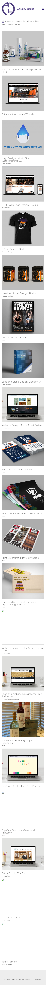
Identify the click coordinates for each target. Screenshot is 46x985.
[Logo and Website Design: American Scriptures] (23, 673)
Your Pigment (9, 961)
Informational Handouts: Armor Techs (22, 513)
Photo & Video (33, 21)
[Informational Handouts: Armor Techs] (23, 492)
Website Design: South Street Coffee (22, 425)
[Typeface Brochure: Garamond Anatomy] (23, 809)
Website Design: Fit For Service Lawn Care (22, 649)
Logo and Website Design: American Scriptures (22, 695)
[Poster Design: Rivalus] (23, 316)
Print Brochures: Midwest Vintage (20, 558)
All (3, 21)
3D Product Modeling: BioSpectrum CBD (21, 70)
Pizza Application (11, 917)
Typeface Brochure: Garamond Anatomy (18, 831)
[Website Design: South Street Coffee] (23, 404)
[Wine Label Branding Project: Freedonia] (23, 719)
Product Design (13, 25)
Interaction (9, 21)
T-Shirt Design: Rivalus (14, 249)
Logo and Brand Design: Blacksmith (21, 382)
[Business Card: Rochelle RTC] (23, 448)
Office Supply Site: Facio (15, 873)
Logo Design (21, 21)
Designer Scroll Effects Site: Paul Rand (23, 786)
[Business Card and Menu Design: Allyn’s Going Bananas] (23, 581)
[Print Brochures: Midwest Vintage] (23, 536)
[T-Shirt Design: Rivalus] (23, 228)
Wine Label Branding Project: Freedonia (18, 741)
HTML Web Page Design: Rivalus (20, 205)
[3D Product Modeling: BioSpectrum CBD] (23, 48)
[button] (43, 8)
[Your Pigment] (23, 940)
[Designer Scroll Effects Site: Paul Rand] (23, 766)
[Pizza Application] (23, 896)
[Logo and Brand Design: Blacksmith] (23, 360)
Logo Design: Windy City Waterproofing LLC (15, 159)
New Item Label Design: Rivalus (19, 293)
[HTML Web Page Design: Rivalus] (23, 184)
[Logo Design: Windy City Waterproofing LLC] (23, 137)
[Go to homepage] (18, 8)
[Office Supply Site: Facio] (23, 854)
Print (3, 25)
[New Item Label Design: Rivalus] (23, 272)
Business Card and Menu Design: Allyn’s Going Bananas (20, 603)
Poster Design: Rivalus (14, 337)
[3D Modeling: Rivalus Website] (23, 93)
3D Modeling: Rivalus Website (18, 114)
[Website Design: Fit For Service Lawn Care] (23, 627)
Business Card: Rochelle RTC (17, 469)
